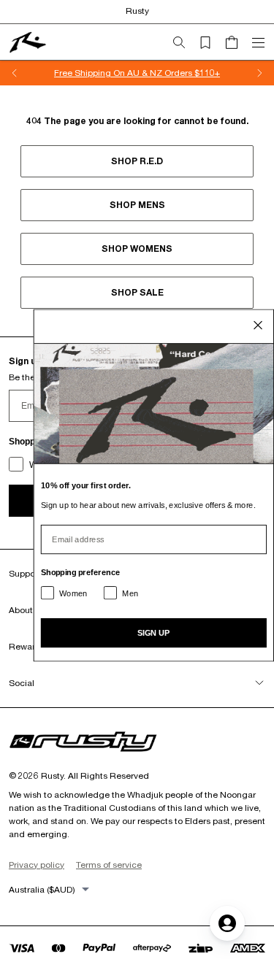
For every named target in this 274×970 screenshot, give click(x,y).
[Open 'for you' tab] (227, 923)
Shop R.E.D (137, 160)
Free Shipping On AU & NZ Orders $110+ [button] (137, 72)
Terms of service (109, 864)
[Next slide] (259, 73)
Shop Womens (137, 248)
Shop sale (137, 292)
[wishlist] (211, 42)
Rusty (137, 10)
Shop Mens (137, 204)
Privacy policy (36, 864)
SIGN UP (153, 632)
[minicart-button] (237, 42)
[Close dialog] (257, 324)
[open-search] (185, 42)
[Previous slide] (14, 73)
